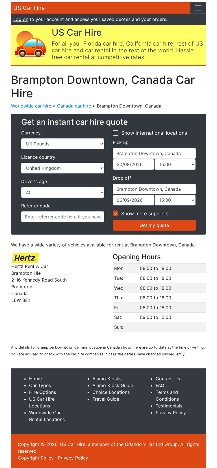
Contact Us (168, 378)
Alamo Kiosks (106, 378)
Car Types (40, 385)
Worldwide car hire (31, 106)
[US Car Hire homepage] (30, 43)
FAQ (160, 385)
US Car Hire (29, 8)
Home (35, 378)
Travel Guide (105, 399)
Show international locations (154, 133)
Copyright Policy (36, 458)
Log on (20, 19)
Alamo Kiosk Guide (112, 385)
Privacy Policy (171, 412)
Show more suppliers (145, 213)
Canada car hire (74, 106)
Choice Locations (111, 392)
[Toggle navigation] (198, 8)
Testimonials (169, 406)
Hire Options (42, 392)
